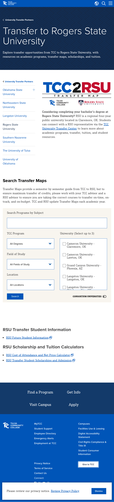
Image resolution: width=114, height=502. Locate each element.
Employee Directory (45, 433)
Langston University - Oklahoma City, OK (81, 289)
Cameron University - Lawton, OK (80, 256)
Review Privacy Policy (65, 491)
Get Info (73, 392)
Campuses (84, 424)
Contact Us (40, 473)
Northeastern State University (14, 105)
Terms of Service (43, 468)
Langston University (15, 116)
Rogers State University (10, 127)
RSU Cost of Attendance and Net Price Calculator (38, 355)
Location (12, 274)
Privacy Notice (42, 463)
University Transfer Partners (19, 19)
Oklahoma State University (12, 92)
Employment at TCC (45, 443)
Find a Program (40, 392)
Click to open (33, 90)
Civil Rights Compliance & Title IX (92, 443)
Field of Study (16, 254)
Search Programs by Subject (25, 212)
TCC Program (15, 233)
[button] (103, 3)
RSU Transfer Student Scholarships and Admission (39, 360)
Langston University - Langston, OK (81, 278)
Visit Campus (40, 404)
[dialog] (57, 491)
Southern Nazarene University (14, 139)
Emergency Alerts (44, 438)
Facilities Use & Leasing (91, 428)
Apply (74, 404)
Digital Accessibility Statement (89, 435)
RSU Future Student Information (27, 337)
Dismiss (99, 491)
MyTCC (38, 424)
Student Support (43, 428)
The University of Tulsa (16, 150)
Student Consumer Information (88, 452)
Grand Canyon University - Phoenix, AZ (84, 267)
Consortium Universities (87, 296)
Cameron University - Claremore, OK (80, 245)
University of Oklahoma (10, 161)
